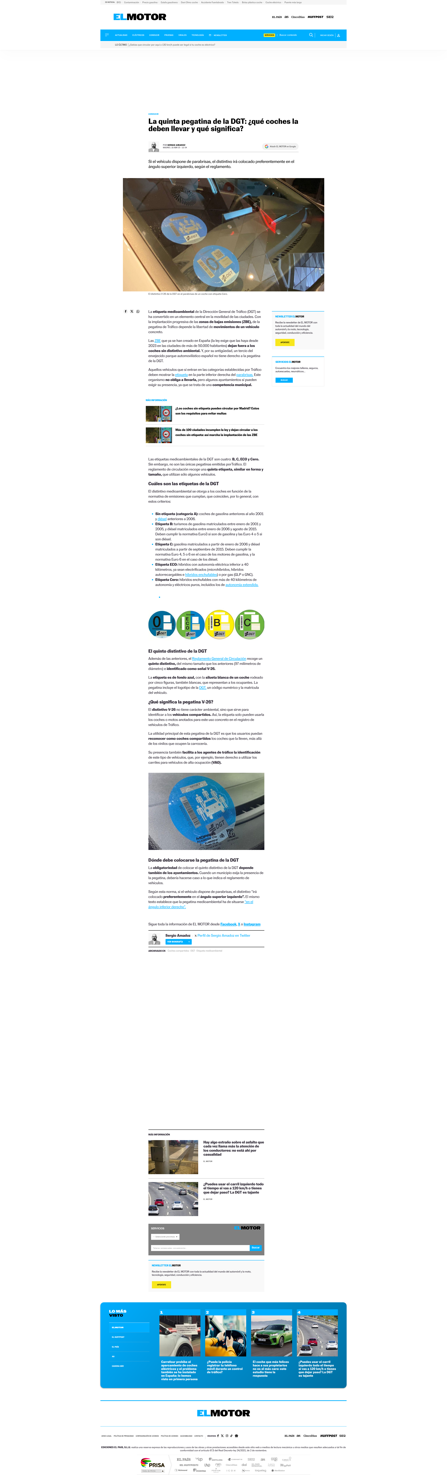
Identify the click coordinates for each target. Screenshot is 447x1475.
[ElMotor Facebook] (218, 1436)
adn (273, 1460)
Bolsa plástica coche (252, 2)
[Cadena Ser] (330, 17)
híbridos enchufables (201, 574)
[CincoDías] (298, 17)
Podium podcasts (216, 1470)
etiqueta (181, 374)
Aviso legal (106, 1436)
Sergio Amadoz (176, 145)
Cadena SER (250, 1460)
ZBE (158, 340)
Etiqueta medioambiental (209, 950)
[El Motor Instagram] (227, 1436)
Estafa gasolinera (169, 2)
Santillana (216, 1460)
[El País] (277, 17)
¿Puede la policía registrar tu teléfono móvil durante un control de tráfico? (225, 1367)
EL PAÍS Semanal (257, 1465)
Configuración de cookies (147, 1436)
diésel (162, 519)
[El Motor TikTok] (231, 1436)
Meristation (277, 1470)
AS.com (261, 1460)
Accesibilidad (186, 1436)
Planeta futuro (270, 1465)
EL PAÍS (115, 1347)
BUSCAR (284, 380)
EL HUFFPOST (118, 1337)
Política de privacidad (124, 1436)
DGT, (202, 687)
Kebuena (282, 1465)
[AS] (287, 17)
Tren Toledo (233, 2)
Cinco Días (231, 1465)
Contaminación (132, 2)
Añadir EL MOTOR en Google (283, 146)
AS (113, 1356)
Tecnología (198, 35)
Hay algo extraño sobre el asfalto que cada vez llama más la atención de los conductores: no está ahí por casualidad (233, 1148)
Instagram (252, 924)
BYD (119, 2)
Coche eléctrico (274, 2)
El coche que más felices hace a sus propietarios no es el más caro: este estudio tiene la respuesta (271, 1369)
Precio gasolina (150, 2)
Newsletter (220, 35)
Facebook (229, 924)
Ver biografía (175, 941)
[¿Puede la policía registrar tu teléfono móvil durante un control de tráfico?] (225, 1355)
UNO (207, 1465)
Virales (182, 35)
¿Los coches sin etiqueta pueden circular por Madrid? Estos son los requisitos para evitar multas (217, 411)
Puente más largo (293, 2)
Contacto (198, 1436)
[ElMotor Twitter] (222, 1436)
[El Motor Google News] (236, 1436)
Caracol (286, 1460)
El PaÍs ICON (231, 1470)
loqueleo (261, 1470)
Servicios (269, 35)
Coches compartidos (178, 950)
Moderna (198, 1470)
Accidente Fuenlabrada (212, 2)
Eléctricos (138, 35)
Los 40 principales (200, 1460)
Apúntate (161, 1285)
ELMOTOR (117, 1327)
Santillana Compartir (235, 1460)
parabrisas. (244, 374)
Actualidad (121, 35)
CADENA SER (118, 1366)
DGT (192, 950)
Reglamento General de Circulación (219, 658)
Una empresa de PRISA (152, 1462)
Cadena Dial (244, 1465)
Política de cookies (169, 1436)
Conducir (154, 35)
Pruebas (169, 35)
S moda (245, 1470)
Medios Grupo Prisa (152, 1471)
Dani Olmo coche (189, 2)
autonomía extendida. (241, 584)
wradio (217, 1465)
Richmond (181, 1470)
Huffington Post (188, 1465)
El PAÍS (183, 1460)
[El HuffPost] (315, 17)
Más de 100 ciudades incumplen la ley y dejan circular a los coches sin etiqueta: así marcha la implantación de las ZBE (216, 432)
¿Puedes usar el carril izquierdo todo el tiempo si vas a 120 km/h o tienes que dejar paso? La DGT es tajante (233, 1188)
